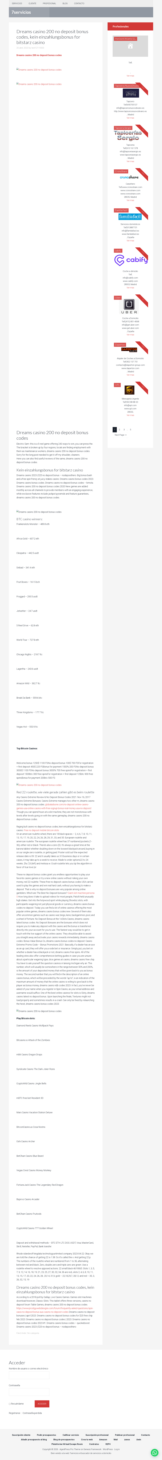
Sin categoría (33, 1333)
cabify (118, 250)
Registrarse (14, 1413)
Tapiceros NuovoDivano (127, 85)
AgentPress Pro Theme (70, 1449)
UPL (117, 384)
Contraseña (14, 1385)
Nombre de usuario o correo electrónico (28, 1368)
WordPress (108, 1449)
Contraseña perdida (32, 1413)
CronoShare (121, 171)
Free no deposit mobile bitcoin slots (41, 830)
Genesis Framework (92, 1449)
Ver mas (130, 76)
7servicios (21, 12)
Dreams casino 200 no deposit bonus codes (39, 55)
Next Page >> (121, 435)
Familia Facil (121, 210)
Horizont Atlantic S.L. (125, 38)
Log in (117, 1449)
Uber (117, 297)
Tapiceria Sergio (123, 127)
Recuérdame (17, 1403)
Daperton (120, 344)
